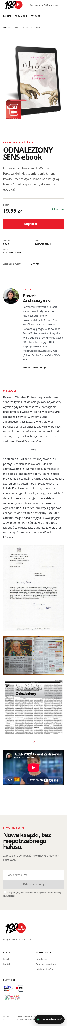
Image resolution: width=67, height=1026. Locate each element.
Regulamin (21, 15)
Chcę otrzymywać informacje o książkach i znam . (32, 894)
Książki (7, 15)
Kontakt (35, 15)
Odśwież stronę (33, 884)
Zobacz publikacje (37, 367)
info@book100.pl (44, 969)
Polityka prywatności (46, 964)
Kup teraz (33, 224)
